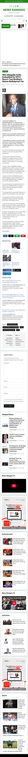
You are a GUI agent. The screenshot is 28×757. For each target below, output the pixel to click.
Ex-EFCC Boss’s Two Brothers (10, 327)
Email (5, 387)
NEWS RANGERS (14, 10)
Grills (21, 327)
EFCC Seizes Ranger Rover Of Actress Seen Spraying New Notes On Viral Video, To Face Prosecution (13, 296)
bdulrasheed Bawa (12, 324)
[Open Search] (23, 20)
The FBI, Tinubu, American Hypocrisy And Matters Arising (13, 1)
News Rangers (7, 84)
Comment (7, 363)
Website (6, 393)
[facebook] (10, 6)
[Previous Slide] (24, 1)
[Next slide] (26, 1)
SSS (18, 330)
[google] (16, 6)
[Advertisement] (14, 46)
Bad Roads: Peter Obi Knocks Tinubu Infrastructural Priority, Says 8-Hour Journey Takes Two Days (17, 462)
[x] (14, 6)
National (5, 71)
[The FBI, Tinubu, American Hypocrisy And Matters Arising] (18, 27)
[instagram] (12, 6)
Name (6, 381)
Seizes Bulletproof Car (9, 330)
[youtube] (18, 6)
